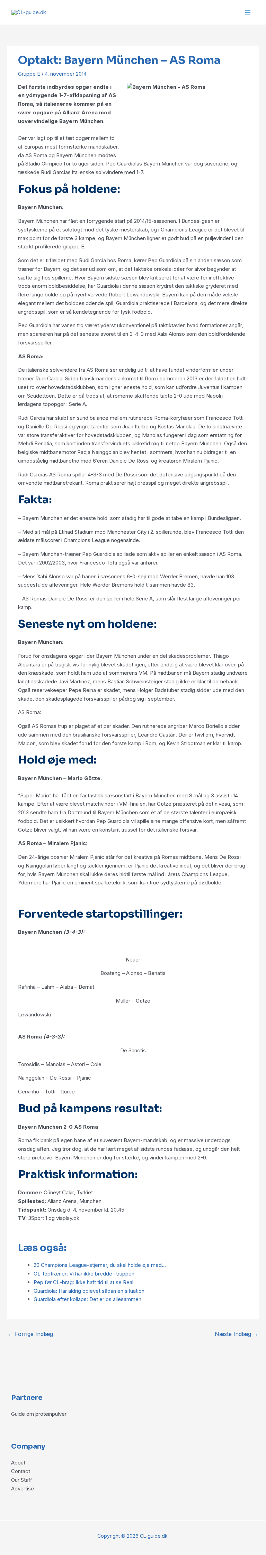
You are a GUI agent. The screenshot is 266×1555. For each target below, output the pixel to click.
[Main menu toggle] (247, 12)
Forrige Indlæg (30, 1333)
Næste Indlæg (236, 1333)
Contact (20, 1471)
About (18, 1462)
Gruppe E (29, 73)
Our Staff (21, 1480)
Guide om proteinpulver (38, 1414)
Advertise (22, 1488)
